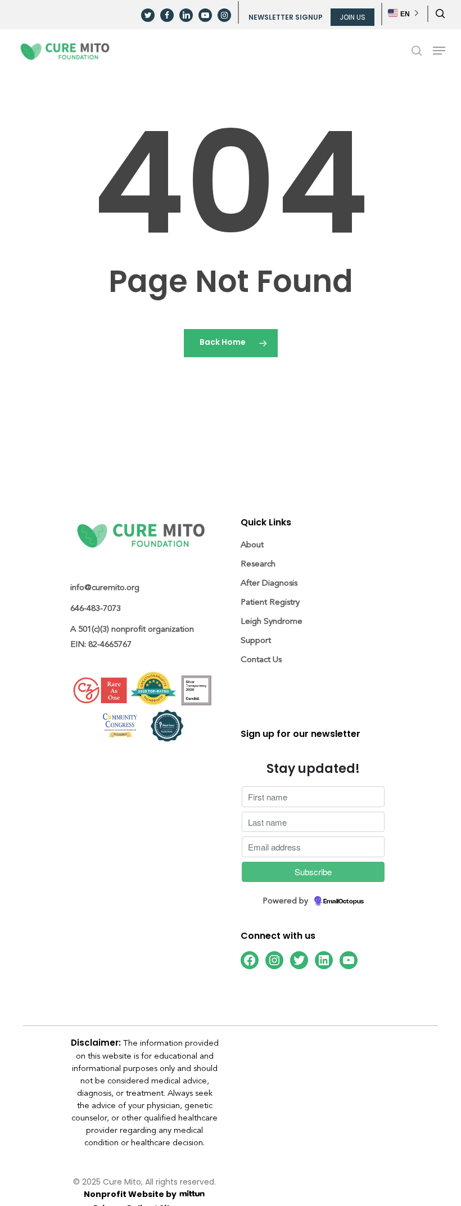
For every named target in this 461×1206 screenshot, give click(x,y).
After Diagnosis (269, 583)
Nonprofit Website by (131, 1195)
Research (258, 563)
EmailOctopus (343, 901)
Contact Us (261, 659)
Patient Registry (270, 602)
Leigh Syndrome (271, 621)
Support (256, 640)
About (252, 544)
